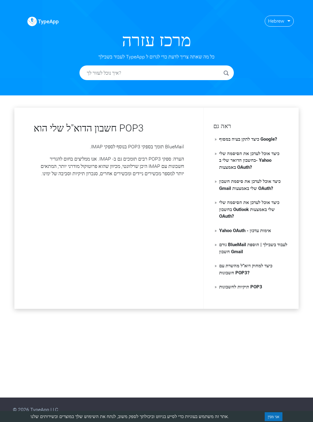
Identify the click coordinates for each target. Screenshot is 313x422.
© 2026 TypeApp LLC (35, 410)
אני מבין (273, 416)
